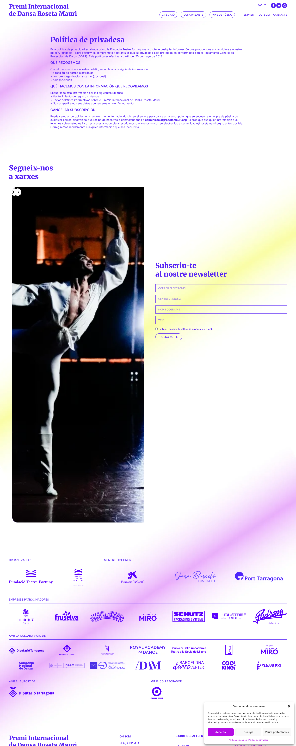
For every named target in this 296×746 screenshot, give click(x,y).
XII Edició (168, 14)
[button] (289, 706)
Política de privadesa (258, 740)
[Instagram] (284, 5)
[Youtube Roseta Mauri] (78, 354)
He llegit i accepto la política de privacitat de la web (185, 329)
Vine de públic (222, 14)
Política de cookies (238, 740)
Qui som (264, 14)
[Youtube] (278, 5)
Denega (248, 732)
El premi (249, 14)
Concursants (193, 14)
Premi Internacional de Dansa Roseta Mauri (43, 10)
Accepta (220, 732)
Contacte (280, 14)
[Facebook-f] (273, 5)
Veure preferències (277, 732)
